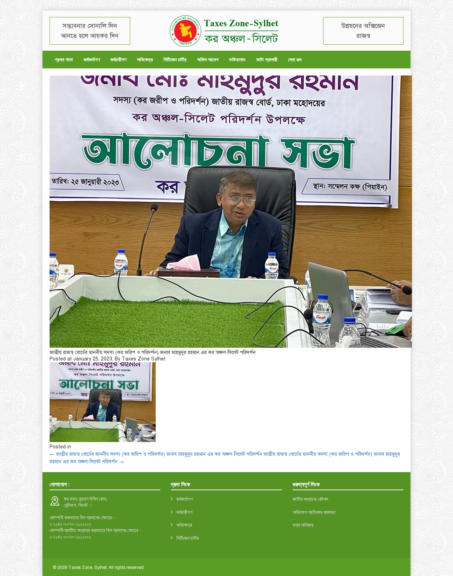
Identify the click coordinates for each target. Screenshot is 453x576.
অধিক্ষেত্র (145, 59)
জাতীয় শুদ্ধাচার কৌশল (310, 499)
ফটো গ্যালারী (266, 59)
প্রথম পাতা (64, 59)
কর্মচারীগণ (118, 59)
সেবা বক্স (295, 59)
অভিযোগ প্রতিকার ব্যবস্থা (314, 512)
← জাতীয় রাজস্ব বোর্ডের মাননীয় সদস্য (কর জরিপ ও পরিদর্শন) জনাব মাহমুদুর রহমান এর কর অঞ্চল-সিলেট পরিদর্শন (156, 454)
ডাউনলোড (237, 59)
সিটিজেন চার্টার (175, 59)
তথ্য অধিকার (303, 525)
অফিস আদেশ (207, 59)
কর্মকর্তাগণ (92, 59)
